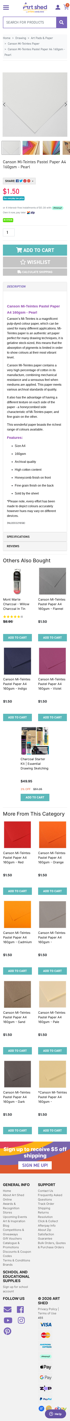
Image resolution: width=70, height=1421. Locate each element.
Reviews (13, 546)
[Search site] (61, 22)
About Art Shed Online (13, 1197)
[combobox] (35, 22)
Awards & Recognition (11, 1206)
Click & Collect (48, 1221)
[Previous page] (4, 104)
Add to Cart (38, 250)
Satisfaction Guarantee (46, 1236)
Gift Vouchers (12, 1238)
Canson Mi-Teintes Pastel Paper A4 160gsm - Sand (16, 1017)
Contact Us (45, 1191)
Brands (8, 1264)
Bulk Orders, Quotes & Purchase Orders (52, 1245)
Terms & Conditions (16, 1260)
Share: (10, 181)
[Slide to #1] (11, 148)
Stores (7, 1212)
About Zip (44, 1230)
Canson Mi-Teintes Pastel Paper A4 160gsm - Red (16, 857)
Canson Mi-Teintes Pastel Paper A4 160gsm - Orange (51, 857)
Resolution (45, 1217)
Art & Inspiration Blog (14, 1223)
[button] (35, 262)
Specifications (18, 537)
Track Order (46, 1204)
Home (7, 1191)
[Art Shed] (35, 7)
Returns (43, 1212)
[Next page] (65, 104)
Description (16, 286)
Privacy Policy (48, 1309)
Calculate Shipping (36, 272)
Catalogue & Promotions (11, 1245)
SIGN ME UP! (35, 1165)
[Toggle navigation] (6, 7)
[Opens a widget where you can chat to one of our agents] (55, 1414)
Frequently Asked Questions (50, 1197)
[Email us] (9, 1311)
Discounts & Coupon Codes (17, 1254)
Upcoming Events (15, 1217)
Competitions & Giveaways (13, 1232)
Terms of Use (47, 1313)
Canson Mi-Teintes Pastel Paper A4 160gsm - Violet (51, 683)
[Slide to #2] (51, 148)
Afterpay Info (47, 1225)
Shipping (44, 1208)
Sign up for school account (15, 1289)
